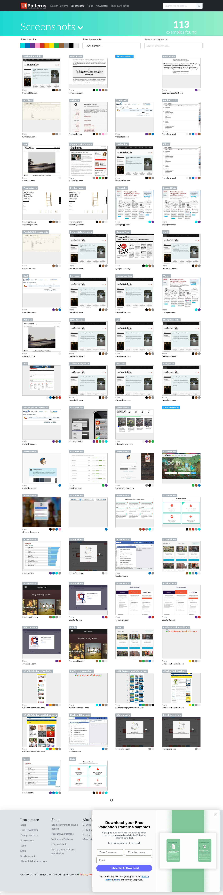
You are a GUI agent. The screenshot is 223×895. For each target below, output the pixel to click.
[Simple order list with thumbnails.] (42, 285)
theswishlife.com (30, 93)
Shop (23, 850)
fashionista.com (76, 180)
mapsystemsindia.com (79, 707)
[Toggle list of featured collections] (80, 27)
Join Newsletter (29, 829)
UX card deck (59, 844)
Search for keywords (155, 39)
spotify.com (33, 617)
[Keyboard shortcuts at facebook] (88, 730)
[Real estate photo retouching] (181, 630)
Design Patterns (29, 835)
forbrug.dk (171, 134)
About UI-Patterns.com (33, 861)
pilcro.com (78, 573)
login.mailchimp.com (124, 488)
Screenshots (77, 5)
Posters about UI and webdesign (63, 851)
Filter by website (91, 39)
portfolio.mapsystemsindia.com (129, 707)
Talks (90, 5)
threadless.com (122, 137)
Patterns (59, 5)
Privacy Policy (88, 874)
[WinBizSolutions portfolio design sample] (41, 741)
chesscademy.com (30, 532)
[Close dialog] (215, 814)
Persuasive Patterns (62, 833)
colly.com (78, 134)
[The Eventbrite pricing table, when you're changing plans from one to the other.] (181, 601)
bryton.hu (78, 441)
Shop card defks (120, 5)
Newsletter (102, 5)
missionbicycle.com (124, 444)
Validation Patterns (62, 838)
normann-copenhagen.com (30, 223)
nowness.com (28, 180)
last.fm (31, 573)
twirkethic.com (29, 137)
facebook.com (121, 576)
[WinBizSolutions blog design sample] (41, 697)
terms (117, 879)
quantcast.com (75, 488)
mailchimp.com (29, 488)
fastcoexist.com (76, 93)
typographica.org (122, 268)
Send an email (27, 855)
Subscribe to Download (124, 868)
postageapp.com (122, 224)
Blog (23, 824)
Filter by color (28, 39)
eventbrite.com (75, 620)
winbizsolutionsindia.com (173, 664)
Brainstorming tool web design (64, 826)
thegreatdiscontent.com (172, 93)
